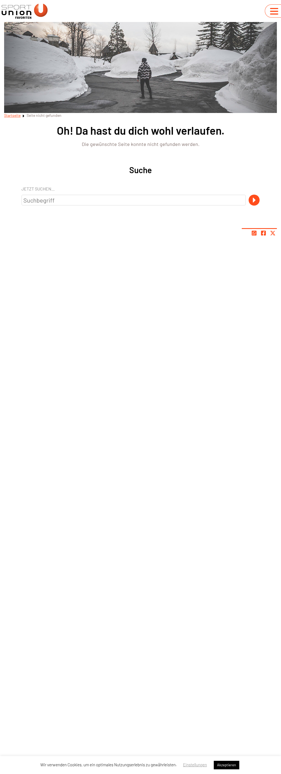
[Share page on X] (273, 233)
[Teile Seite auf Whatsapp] (254, 233)
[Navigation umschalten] (274, 11)
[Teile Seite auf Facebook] (263, 233)
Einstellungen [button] (195, 764)
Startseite (12, 115)
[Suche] (254, 200)
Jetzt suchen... (38, 188)
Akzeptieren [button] (226, 765)
